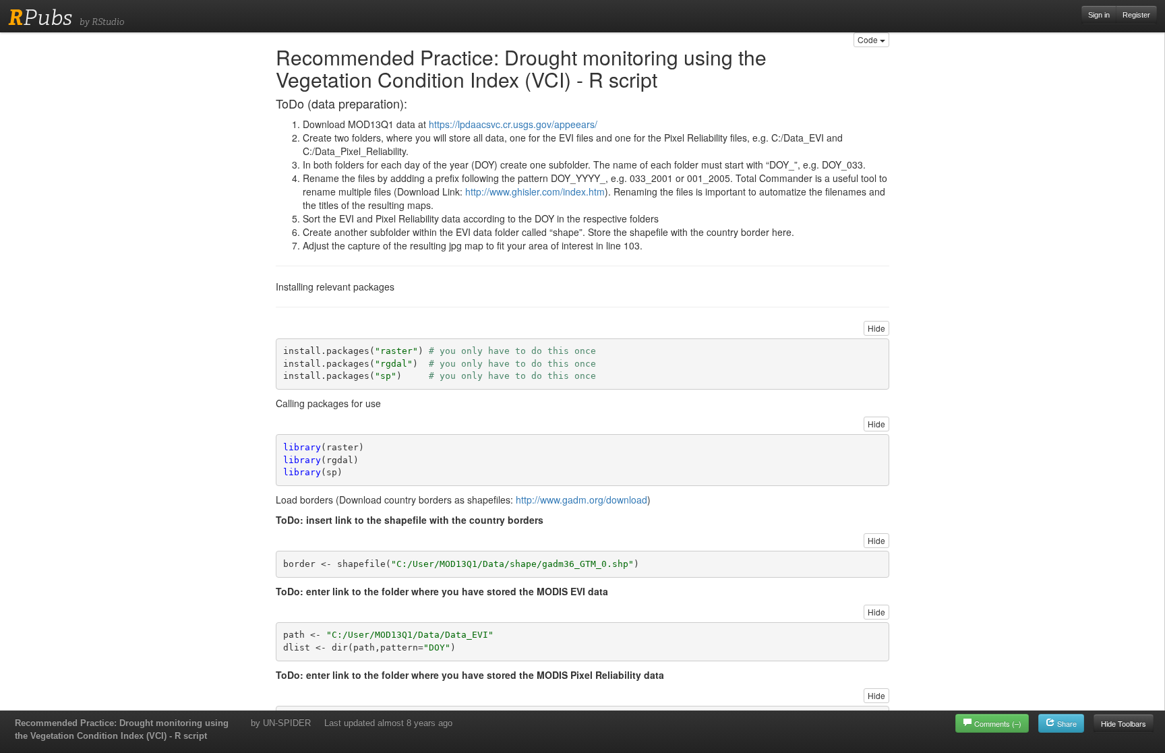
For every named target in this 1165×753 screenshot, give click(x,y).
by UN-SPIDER (281, 723)
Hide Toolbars (1123, 723)
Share (1066, 723)
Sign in (1099, 15)
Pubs (40, 17)
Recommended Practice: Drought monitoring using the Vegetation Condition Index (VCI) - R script (122, 729)
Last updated (388, 723)
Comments (997, 723)
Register (1136, 15)
